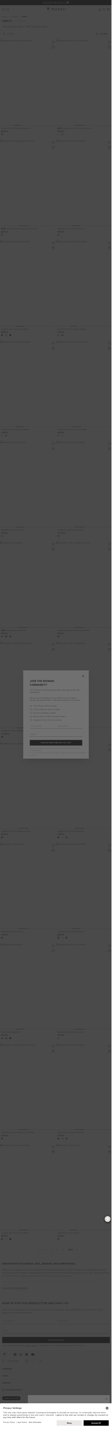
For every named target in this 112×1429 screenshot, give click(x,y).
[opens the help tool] (108, 1219)
